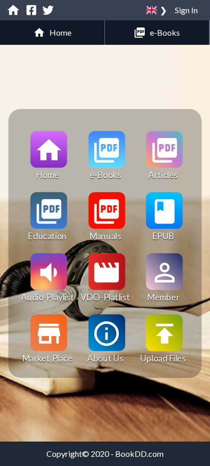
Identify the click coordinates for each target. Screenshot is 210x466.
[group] (52, 32)
